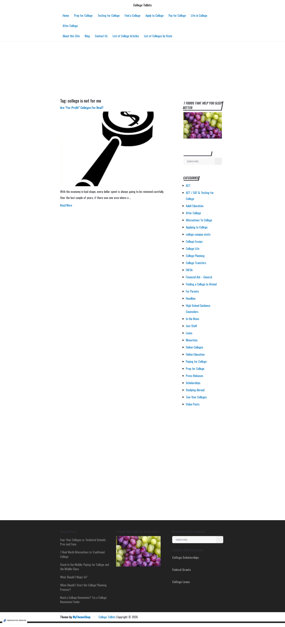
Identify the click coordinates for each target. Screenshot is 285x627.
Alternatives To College (199, 220)
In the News (192, 318)
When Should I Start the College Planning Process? (83, 587)
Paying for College (196, 361)
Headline (190, 298)
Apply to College (154, 15)
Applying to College (197, 227)
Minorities (192, 340)
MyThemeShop (81, 617)
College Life (192, 248)
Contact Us (101, 36)
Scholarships (193, 382)
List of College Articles (126, 36)
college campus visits (198, 234)
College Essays (194, 241)
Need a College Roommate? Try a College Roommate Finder (83, 599)
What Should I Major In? (73, 577)
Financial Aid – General (199, 277)
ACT (188, 185)
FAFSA (189, 270)
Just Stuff (191, 325)
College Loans (181, 581)
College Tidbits (142, 5)
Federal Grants (181, 569)
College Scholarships (185, 557)
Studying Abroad (195, 390)
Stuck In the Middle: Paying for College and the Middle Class (84, 566)
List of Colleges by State (158, 36)
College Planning (195, 255)
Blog (87, 36)
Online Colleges (194, 347)
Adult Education (194, 205)
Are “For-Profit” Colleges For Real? (81, 107)
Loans (189, 333)
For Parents (192, 291)
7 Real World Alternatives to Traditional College (82, 554)
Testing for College (109, 15)
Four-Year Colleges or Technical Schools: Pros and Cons (83, 541)
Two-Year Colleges (196, 397)
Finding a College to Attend (201, 284)
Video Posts (193, 404)
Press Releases (194, 375)
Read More (66, 205)
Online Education (195, 354)
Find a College (132, 15)
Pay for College (177, 15)
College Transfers (196, 262)
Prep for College (83, 15)
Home (66, 15)
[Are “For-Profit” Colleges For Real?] (114, 149)
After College (70, 25)
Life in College (199, 15)
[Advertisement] (142, 69)
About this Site (71, 36)
